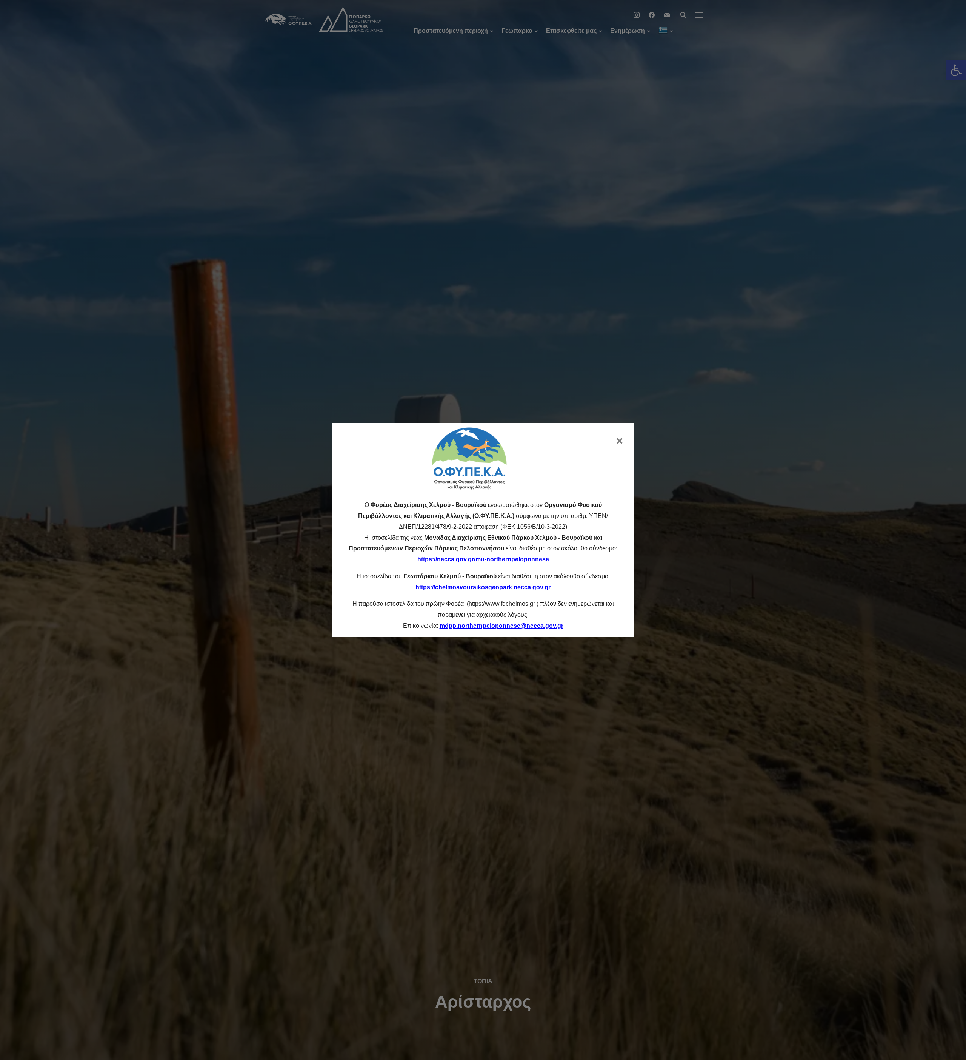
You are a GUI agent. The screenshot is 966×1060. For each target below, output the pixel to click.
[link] (501, 625)
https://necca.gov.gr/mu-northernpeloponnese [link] (483, 559)
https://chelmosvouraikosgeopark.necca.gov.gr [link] (483, 587)
